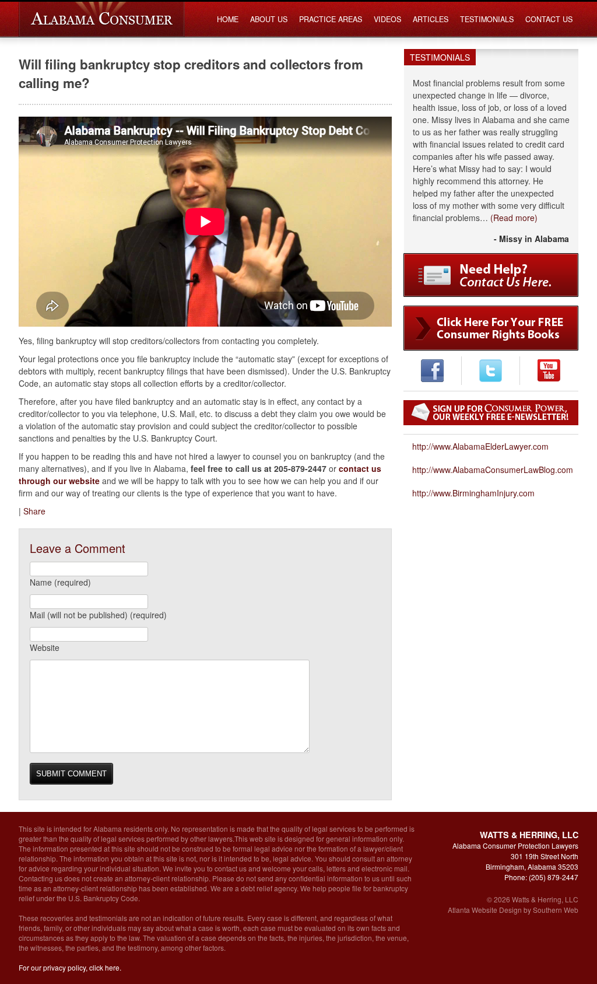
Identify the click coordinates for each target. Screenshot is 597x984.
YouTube (549, 370)
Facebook (432, 370)
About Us (268, 19)
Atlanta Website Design (485, 910)
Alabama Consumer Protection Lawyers (102, 19)
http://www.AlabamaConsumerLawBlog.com (492, 469)
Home (227, 19)
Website (44, 647)
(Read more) (514, 217)
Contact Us (549, 19)
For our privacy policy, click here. (70, 967)
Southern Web (555, 910)
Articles (430, 19)
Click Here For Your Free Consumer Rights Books (490, 328)
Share (34, 511)
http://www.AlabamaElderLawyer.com (480, 446)
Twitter (490, 370)
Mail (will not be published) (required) (98, 615)
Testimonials (487, 19)
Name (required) (60, 582)
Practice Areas (330, 19)
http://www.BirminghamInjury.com (473, 493)
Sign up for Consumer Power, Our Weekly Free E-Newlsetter (490, 412)
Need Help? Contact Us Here (490, 275)
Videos (387, 19)
